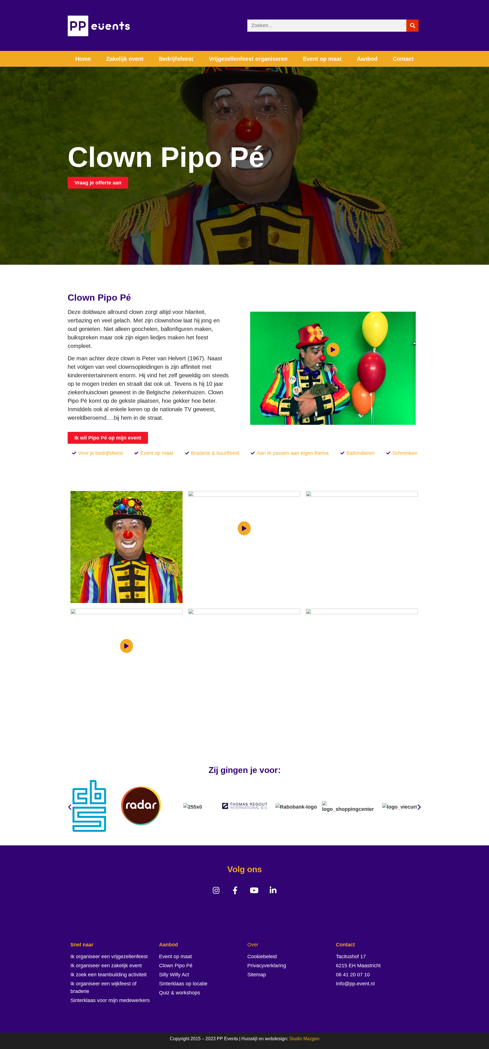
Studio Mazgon (304, 1038)
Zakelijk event (124, 59)
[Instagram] (216, 890)
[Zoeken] (412, 26)
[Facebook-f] (235, 890)
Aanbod (367, 59)
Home (83, 59)
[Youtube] (254, 890)
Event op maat (322, 59)
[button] (69, 807)
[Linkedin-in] (273, 890)
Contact (403, 59)
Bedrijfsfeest (176, 59)
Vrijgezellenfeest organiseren (248, 59)
